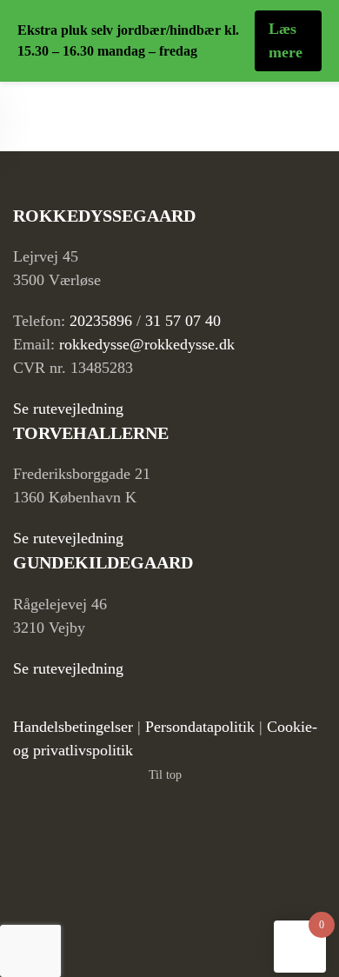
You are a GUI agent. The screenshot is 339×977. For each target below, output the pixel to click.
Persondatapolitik (200, 726)
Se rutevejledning (68, 408)
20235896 (101, 320)
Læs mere (285, 40)
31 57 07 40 (183, 320)
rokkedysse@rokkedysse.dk (147, 344)
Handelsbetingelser (73, 726)
